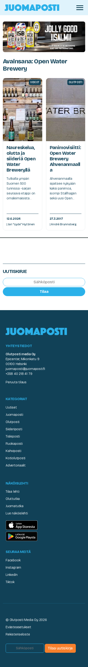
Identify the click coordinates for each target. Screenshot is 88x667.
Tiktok (10, 582)
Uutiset (11, 407)
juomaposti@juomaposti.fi (25, 369)
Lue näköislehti (17, 513)
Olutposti (12, 422)
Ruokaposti (14, 444)
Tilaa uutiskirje (60, 648)
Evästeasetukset (18, 627)
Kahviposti (13, 451)
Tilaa (44, 291)
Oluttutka (13, 499)
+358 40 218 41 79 (19, 374)
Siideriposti (14, 429)
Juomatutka (14, 506)
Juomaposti (14, 415)
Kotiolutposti (15, 458)
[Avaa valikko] (79, 7)
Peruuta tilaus (16, 382)
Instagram (13, 568)
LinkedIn (11, 575)
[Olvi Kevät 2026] (44, 36)
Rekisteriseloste (18, 634)
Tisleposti (13, 436)
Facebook (13, 560)
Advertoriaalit (16, 465)
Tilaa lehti (12, 492)
